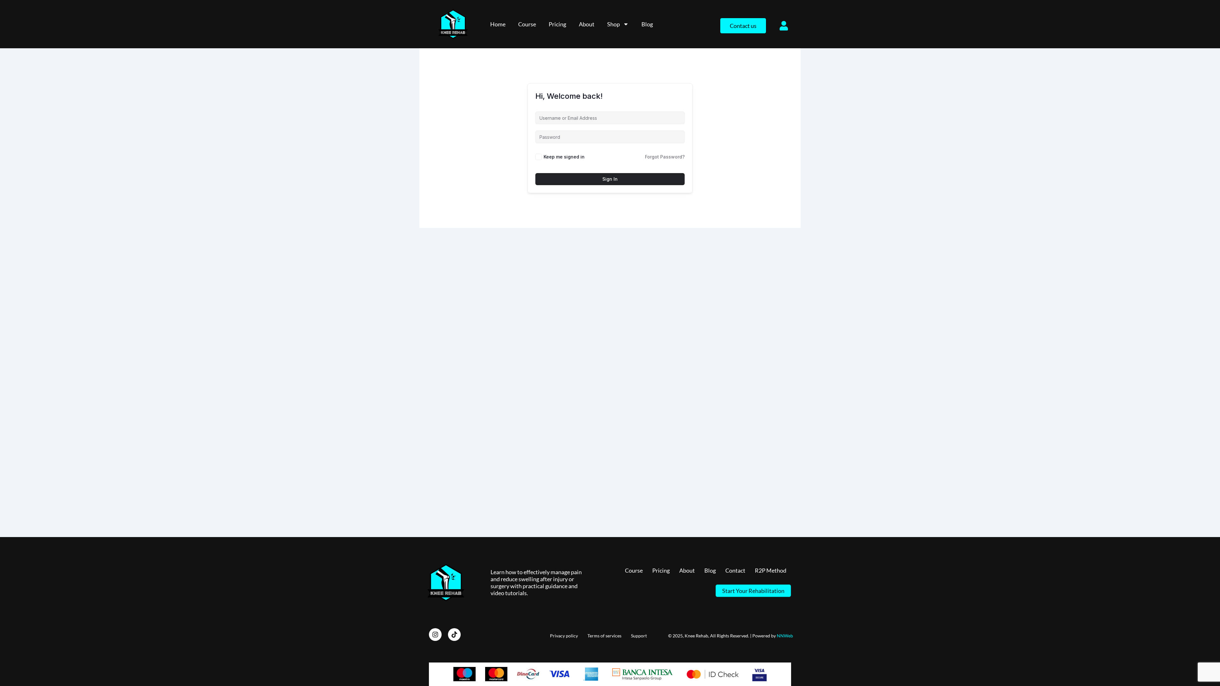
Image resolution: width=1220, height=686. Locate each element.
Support (639, 635)
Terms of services (604, 635)
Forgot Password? (665, 156)
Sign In (610, 179)
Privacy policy (564, 635)
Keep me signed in (564, 156)
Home (497, 24)
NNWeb (785, 635)
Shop (613, 24)
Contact (735, 570)
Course (527, 24)
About (586, 24)
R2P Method (770, 570)
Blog (647, 24)
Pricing (557, 24)
